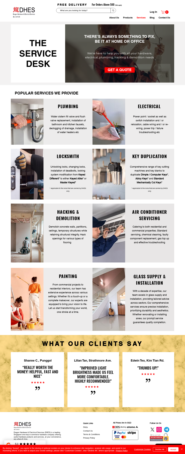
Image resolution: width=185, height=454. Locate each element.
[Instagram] (159, 429)
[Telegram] (166, 429)
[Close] (181, 449)
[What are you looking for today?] (113, 10)
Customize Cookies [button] (142, 449)
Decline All (159, 449)
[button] (120, 70)
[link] (165, 12)
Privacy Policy (122, 451)
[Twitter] (152, 429)
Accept (173, 449)
